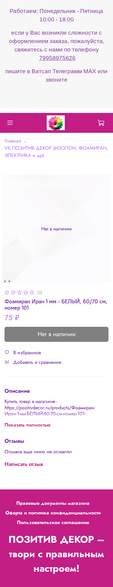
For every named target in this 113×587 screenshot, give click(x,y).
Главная (13, 140)
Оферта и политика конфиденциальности (53, 512)
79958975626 (57, 58)
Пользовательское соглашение (53, 522)
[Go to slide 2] (9, 281)
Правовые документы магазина (52, 503)
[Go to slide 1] (5, 281)
